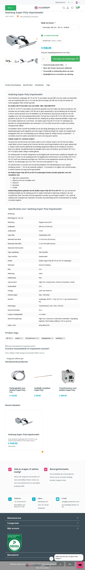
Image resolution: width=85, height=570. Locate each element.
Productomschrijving (13, 85)
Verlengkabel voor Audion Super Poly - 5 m (17, 390)
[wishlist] (72, 8)
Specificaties (28, 85)
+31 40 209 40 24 (20, 502)
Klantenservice (60, 2)
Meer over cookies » (43, 568)
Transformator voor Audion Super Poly (68, 389)
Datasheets (39, 85)
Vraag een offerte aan (15, 358)
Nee (70, 564)
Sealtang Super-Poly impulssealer (23, 434)
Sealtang (60, 338)
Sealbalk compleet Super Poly (42, 389)
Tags (48, 85)
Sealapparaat (47, 338)
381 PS (9, 338)
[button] (42, 452)
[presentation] (35, 39)
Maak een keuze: (48, 23)
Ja (60, 564)
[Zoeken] (64, 8)
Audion (11, 16)
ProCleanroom (32, 338)
